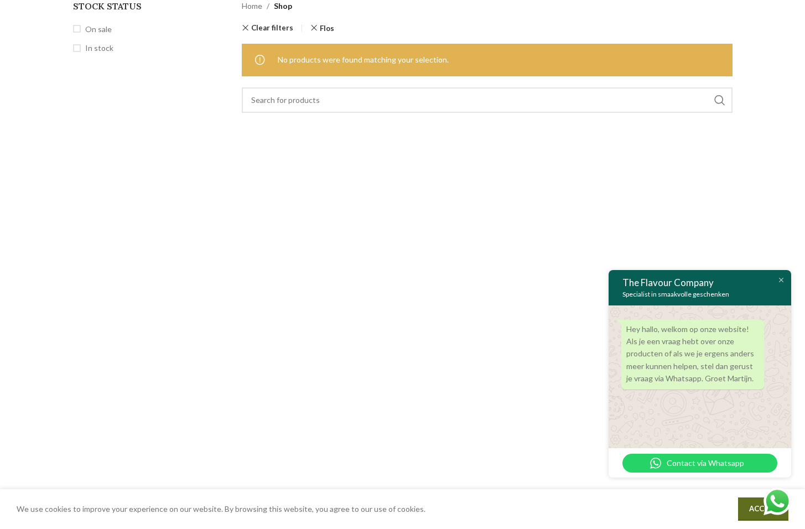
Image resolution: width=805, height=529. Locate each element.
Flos (327, 28)
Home (252, 6)
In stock (99, 48)
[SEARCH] (720, 100)
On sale (98, 29)
